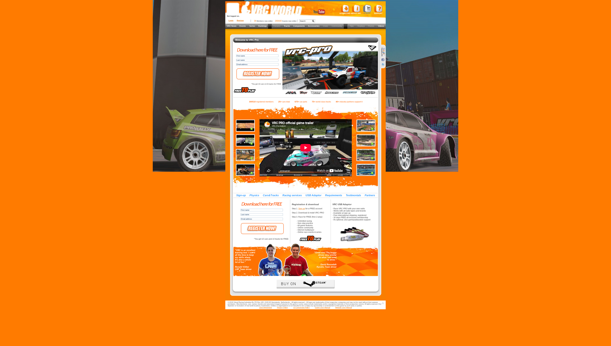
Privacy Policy (282, 307)
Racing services (292, 195)
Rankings (262, 26)
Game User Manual (322, 307)
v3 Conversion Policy (301, 307)
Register (240, 20)
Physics (254, 195)
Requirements (333, 195)
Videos (381, 26)
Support (378, 13)
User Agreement (265, 307)
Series (252, 26)
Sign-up (241, 195)
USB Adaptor (313, 195)
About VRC (356, 13)
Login (230, 20)
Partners (370, 195)
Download (345, 13)
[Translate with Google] (383, 52)
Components (299, 26)
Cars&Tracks (271, 195)
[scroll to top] (383, 303)
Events (242, 26)
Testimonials (353, 195)
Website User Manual (343, 307)
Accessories (314, 26)
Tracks (287, 26)
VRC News (231, 26)
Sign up (301, 209)
